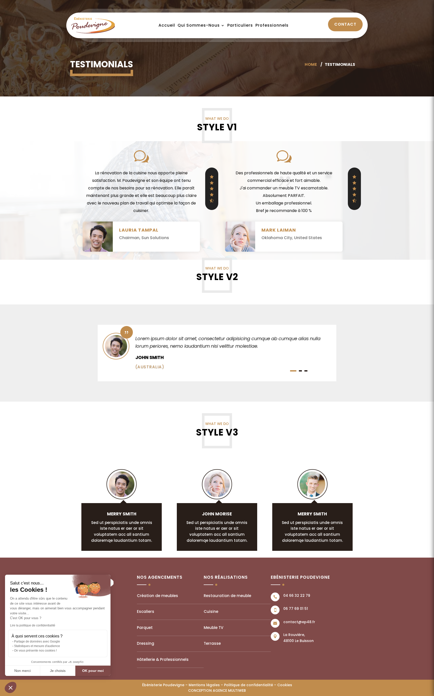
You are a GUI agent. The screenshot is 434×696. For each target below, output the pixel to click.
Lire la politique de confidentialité (32, 625)
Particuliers (240, 25)
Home (311, 64)
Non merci (22, 671)
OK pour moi (93, 671)
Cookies (284, 684)
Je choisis (58, 671)
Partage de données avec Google (37, 641)
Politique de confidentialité (248, 684)
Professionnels (272, 25)
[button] (11, 687)
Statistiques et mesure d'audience (37, 646)
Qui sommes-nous (199, 25)
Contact (345, 24)
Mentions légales (204, 684)
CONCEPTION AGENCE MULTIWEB (217, 690)
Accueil (166, 25)
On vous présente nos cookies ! (35, 650)
